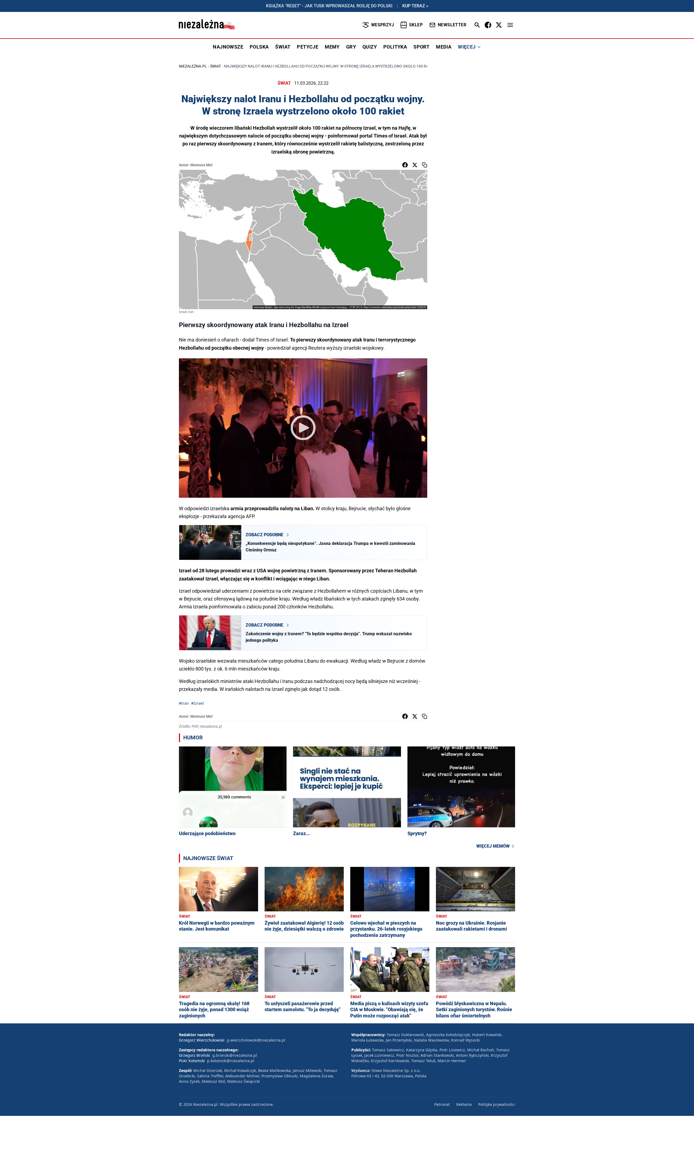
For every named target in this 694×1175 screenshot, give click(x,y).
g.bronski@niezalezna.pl (234, 1055)
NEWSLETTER (452, 24)
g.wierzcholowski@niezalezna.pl (256, 1040)
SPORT (421, 47)
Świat (215, 66)
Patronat (442, 1104)
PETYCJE (307, 47)
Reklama (464, 1104)
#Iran (184, 703)
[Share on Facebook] (405, 165)
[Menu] (510, 25)
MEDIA (443, 47)
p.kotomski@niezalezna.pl (230, 1060)
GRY (351, 47)
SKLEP (416, 24)
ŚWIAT (282, 47)
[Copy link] (424, 165)
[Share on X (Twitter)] (414, 165)
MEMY (332, 47)
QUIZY (369, 47)
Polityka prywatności (496, 1104)
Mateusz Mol (201, 165)
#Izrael (197, 703)
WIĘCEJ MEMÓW (493, 846)
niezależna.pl (193, 66)
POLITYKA (395, 47)
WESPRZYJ (382, 24)
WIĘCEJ (466, 47)
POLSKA (259, 47)
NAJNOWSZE (228, 47)
